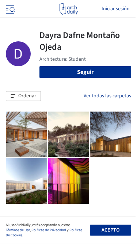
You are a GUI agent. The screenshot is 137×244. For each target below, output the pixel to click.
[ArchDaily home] (68, 9)
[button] (23, 96)
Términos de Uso (18, 230)
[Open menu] (9, 9)
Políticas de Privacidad (48, 230)
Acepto (110, 230)
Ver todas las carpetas (107, 96)
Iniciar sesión (116, 8)
